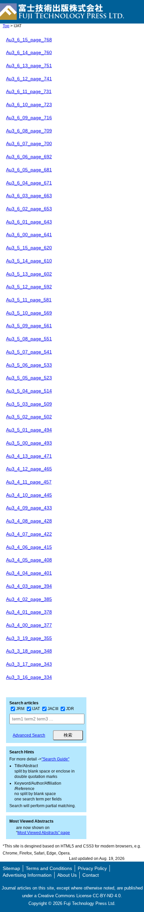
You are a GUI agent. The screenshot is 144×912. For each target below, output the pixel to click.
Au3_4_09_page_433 (29, 507)
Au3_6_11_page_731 (29, 91)
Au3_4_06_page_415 (29, 547)
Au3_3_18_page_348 (29, 651)
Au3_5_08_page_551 (29, 338)
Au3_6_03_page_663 (29, 195)
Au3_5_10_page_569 (29, 313)
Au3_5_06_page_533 (29, 365)
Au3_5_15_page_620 (29, 247)
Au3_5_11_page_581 (29, 299)
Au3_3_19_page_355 (29, 638)
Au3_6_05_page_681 (29, 169)
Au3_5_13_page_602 (29, 274)
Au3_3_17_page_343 (29, 664)
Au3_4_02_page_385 (29, 599)
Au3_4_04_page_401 (29, 573)
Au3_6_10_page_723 (29, 104)
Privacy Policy (92, 868)
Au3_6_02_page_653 (29, 208)
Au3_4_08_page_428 (29, 521)
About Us (67, 875)
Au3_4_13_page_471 (29, 456)
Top (6, 26)
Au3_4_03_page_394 (29, 586)
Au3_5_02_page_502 (29, 416)
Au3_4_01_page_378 (29, 612)
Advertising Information (27, 875)
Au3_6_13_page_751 (29, 65)
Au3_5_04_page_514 (29, 390)
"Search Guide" (55, 759)
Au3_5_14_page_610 (29, 260)
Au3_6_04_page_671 (29, 182)
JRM (20, 708)
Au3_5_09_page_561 (29, 325)
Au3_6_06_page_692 (29, 156)
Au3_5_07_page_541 (29, 352)
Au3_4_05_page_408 (29, 560)
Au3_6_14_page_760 (29, 52)
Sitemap (11, 868)
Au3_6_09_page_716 (29, 117)
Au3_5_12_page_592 (29, 286)
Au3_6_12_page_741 (29, 78)
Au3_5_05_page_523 (29, 377)
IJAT (36, 708)
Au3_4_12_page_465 (29, 468)
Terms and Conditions (49, 868)
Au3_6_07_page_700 (29, 143)
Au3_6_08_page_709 (29, 130)
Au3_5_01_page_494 (29, 429)
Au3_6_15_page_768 (29, 39)
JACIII (53, 708)
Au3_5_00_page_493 (29, 443)
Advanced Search (29, 735)
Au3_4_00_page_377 (29, 625)
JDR (70, 708)
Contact (90, 875)
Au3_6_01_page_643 (29, 221)
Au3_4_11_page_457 (29, 482)
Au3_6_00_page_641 (29, 234)
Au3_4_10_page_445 (29, 495)
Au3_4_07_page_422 (29, 534)
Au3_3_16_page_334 (29, 677)
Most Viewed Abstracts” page (43, 832)
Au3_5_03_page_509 (29, 404)
